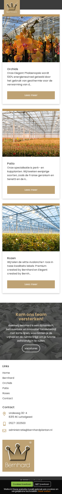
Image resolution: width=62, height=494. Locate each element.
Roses (6, 393)
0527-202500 (17, 423)
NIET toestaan (42, 484)
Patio (5, 388)
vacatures (31, 348)
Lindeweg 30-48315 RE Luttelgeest (21, 415)
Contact (7, 398)
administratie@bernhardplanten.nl (30, 430)
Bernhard (8, 378)
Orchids (7, 383)
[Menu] (55, 5)
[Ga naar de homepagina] (12, 8)
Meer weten (44, 491)
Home (6, 373)
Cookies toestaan (22, 484)
